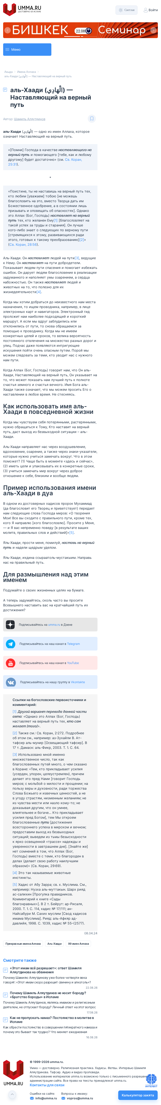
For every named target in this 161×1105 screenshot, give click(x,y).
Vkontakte (78, 682)
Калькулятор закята (138, 1095)
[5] (71, 532)
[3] (77, 258)
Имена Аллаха (26, 71)
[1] (56, 220)
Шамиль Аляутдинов (29, 119)
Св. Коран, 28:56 (23, 244)
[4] (38, 292)
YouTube (73, 663)
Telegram (73, 643)
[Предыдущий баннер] (7, 30)
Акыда (8, 71)
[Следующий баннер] (153, 30)
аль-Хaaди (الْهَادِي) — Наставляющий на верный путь (38, 76)
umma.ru (54, 624)
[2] (81, 240)
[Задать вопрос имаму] (151, 1080)
